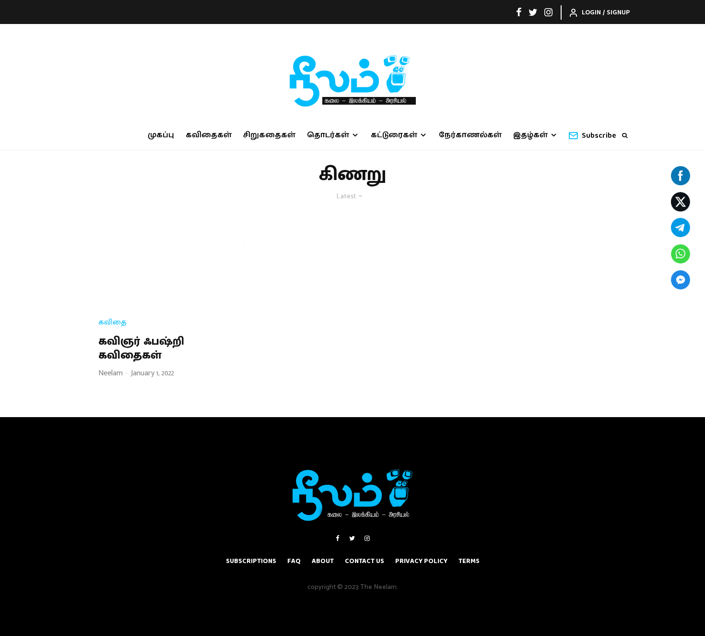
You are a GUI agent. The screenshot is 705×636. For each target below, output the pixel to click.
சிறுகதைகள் (269, 135)
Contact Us (364, 561)
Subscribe (599, 136)
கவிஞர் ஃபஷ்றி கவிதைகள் (141, 348)
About (323, 561)
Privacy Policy (421, 561)
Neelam (110, 373)
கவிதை (112, 322)
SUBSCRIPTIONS (251, 561)
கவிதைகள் (209, 135)
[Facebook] (519, 12)
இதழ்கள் (530, 135)
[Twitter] (533, 12)
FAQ (294, 561)
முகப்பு (161, 135)
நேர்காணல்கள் (470, 135)
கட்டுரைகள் (394, 135)
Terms (469, 561)
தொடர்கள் (328, 135)
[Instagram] (548, 12)
